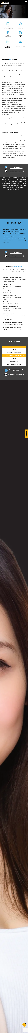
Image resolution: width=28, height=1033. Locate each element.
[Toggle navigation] (26, 2)
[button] (24, 1024)
